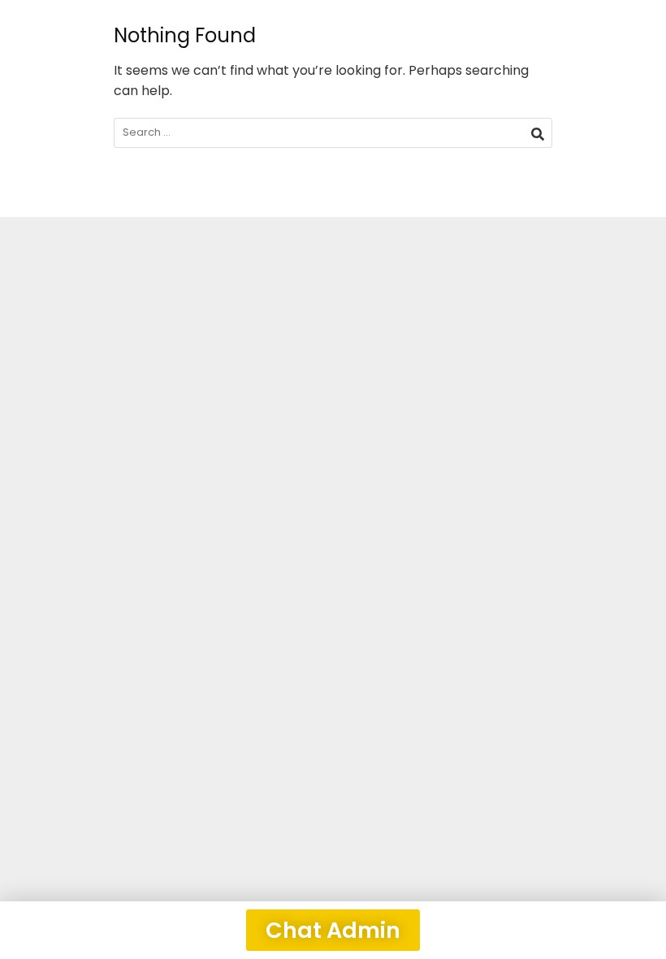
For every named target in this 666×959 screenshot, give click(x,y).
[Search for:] (333, 133)
